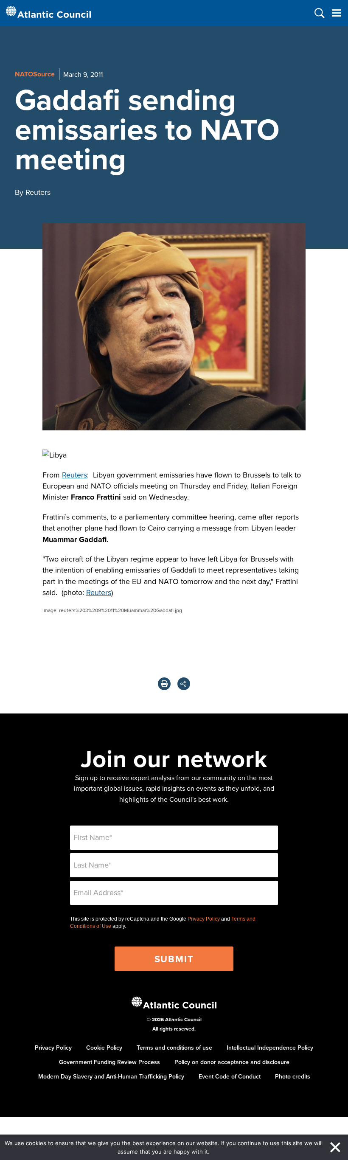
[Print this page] (164, 683)
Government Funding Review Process (109, 1062)
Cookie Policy (104, 1047)
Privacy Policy (204, 919)
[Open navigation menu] (336, 13)
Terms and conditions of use (174, 1047)
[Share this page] (183, 683)
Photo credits (292, 1076)
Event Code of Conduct (230, 1076)
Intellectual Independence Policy (270, 1047)
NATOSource (35, 74)
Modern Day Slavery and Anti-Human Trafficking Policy (111, 1076)
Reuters (74, 474)
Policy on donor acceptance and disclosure (231, 1062)
